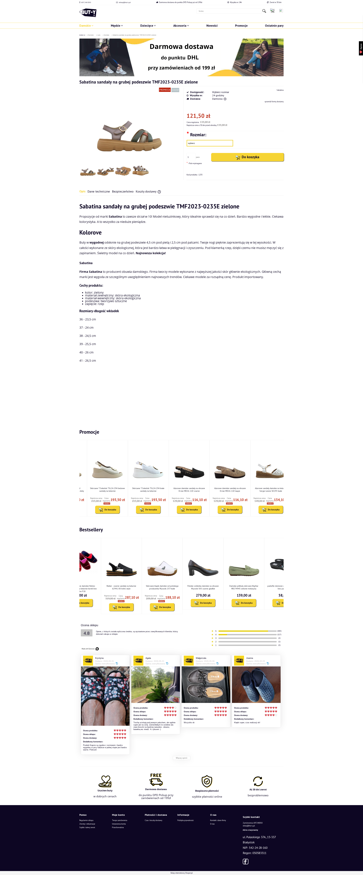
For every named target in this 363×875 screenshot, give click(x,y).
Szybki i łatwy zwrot (87, 827)
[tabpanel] (181, 307)
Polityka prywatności (185, 820)
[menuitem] (86, 26)
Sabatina (280, 90)
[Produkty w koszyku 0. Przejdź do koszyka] (273, 11)
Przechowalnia (118, 827)
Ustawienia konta (119, 824)
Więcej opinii (181, 758)
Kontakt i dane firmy (218, 820)
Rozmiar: (196, 134)
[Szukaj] (264, 11)
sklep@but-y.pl (125, 2)
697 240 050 (86, 2)
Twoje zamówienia (119, 820)
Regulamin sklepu (86, 820)
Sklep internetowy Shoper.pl (181, 873)
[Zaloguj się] (281, 10)
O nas (212, 824)
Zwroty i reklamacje (87, 824)
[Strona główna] (87, 13)
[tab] (83, 191)
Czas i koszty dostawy (153, 820)
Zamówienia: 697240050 (252, 823)
